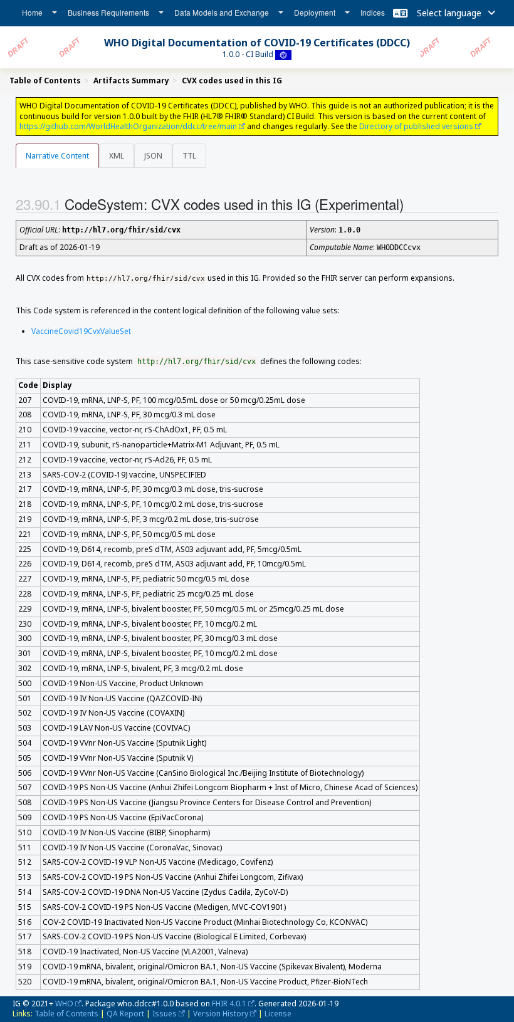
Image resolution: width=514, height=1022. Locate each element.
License (278, 1013)
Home (32, 12)
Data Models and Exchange (221, 12)
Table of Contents (66, 1013)
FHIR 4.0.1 (229, 1003)
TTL (189, 155)
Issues (164, 1013)
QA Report (125, 1013)
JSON (153, 155)
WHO (64, 1003)
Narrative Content (57, 155)
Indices (372, 12)
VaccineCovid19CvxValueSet (81, 331)
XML (116, 155)
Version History (220, 1013)
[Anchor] (414, 204)
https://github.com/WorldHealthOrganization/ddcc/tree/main (128, 126)
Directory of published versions (416, 126)
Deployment (314, 12)
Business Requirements (108, 12)
